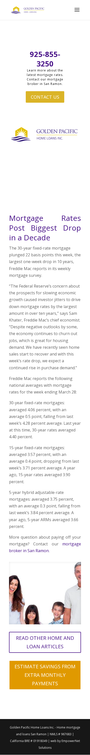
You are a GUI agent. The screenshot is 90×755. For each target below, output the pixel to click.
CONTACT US (45, 97)
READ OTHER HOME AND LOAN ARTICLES (45, 642)
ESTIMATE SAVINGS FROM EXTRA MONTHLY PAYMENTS (45, 675)
